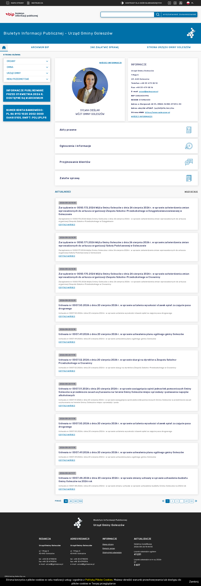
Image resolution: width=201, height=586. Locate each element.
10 (66, 501)
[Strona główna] (4, 47)
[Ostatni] (196, 501)
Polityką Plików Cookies (99, 579)
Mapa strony (17, 3)
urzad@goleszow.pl (148, 91)
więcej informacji (110, 63)
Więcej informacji (141, 116)
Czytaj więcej (67, 225)
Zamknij (194, 581)
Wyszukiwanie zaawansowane (179, 14)
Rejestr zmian (109, 548)
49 (186, 501)
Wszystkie (191, 192)
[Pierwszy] (163, 501)
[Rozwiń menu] (47, 61)
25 (71, 501)
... (181, 501)
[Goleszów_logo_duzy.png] (191, 33)
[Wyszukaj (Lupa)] (157, 14)
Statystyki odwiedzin (112, 552)
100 (80, 501)
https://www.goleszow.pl (157, 112)
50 (75, 501)
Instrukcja (37, 3)
